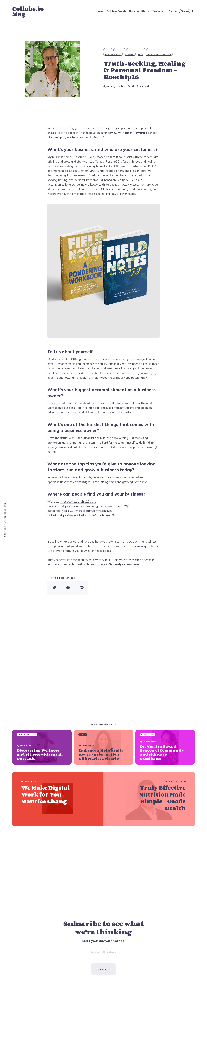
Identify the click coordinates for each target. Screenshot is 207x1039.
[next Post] (58, 799)
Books (108, 50)
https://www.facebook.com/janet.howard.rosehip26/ (94, 506)
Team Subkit (128, 86)
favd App (157, 11)
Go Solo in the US (157, 50)
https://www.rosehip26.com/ (78, 501)
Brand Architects (139, 11)
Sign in (173, 11)
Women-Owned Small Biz (159, 54)
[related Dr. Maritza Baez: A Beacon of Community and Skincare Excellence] (165, 747)
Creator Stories (136, 50)
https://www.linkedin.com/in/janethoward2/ (87, 515)
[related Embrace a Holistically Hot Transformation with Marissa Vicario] (103, 747)
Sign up (185, 11)
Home (100, 11)
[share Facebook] (68, 588)
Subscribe (103, 969)
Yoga (140, 54)
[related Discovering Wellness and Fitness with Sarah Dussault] (42, 747)
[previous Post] (149, 799)
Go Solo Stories (113, 54)
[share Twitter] (54, 588)
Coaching (119, 50)
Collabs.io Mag (28, 11)
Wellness (130, 54)
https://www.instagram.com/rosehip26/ (87, 511)
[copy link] (81, 588)
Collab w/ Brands (116, 11)
